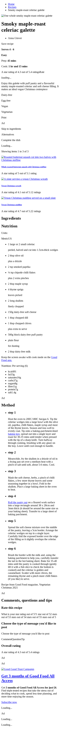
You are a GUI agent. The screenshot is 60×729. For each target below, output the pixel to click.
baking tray (14, 434)
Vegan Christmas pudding (11, 205)
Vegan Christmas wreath (11, 186)
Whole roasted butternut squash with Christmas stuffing (23, 167)
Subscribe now (9, 702)
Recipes (12, 7)
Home (11, 4)
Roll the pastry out (17, 502)
